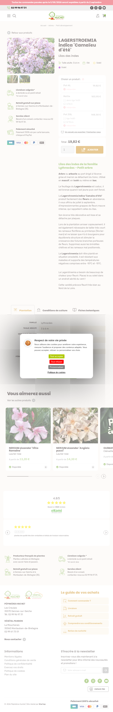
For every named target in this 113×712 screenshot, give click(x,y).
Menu (8, 15)
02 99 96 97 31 (18, 7)
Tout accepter (56, 356)
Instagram (96, 7)
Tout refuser (56, 361)
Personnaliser (56, 367)
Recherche (14, 15)
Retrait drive (29, 572)
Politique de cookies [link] (56, 372)
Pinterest (100, 7)
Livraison (30, 93)
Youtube (104, 7)
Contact (84, 572)
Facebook (91, 7)
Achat (30, 132)
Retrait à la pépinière (30, 106)
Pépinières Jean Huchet (56, 16)
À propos (29, 559)
